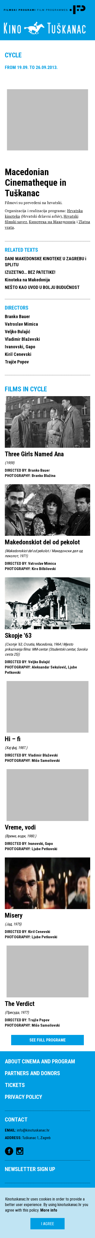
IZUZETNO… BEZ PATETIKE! (30, 272)
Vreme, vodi (20, 827)
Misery (14, 915)
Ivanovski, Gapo (20, 346)
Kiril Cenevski (18, 354)
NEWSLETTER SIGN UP (30, 1169)
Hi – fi (13, 739)
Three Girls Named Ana (34, 454)
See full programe (47, 1040)
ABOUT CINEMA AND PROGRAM (40, 1061)
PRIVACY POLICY (23, 1097)
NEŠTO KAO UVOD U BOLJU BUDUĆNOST (42, 287)
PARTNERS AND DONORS (32, 1073)
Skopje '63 (18, 635)
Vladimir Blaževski (22, 339)
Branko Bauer (17, 316)
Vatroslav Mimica (21, 324)
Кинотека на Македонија (52, 221)
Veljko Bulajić (17, 331)
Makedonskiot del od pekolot (42, 542)
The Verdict (19, 1003)
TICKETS (15, 1085)
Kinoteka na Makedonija (27, 279)
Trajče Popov (17, 361)
